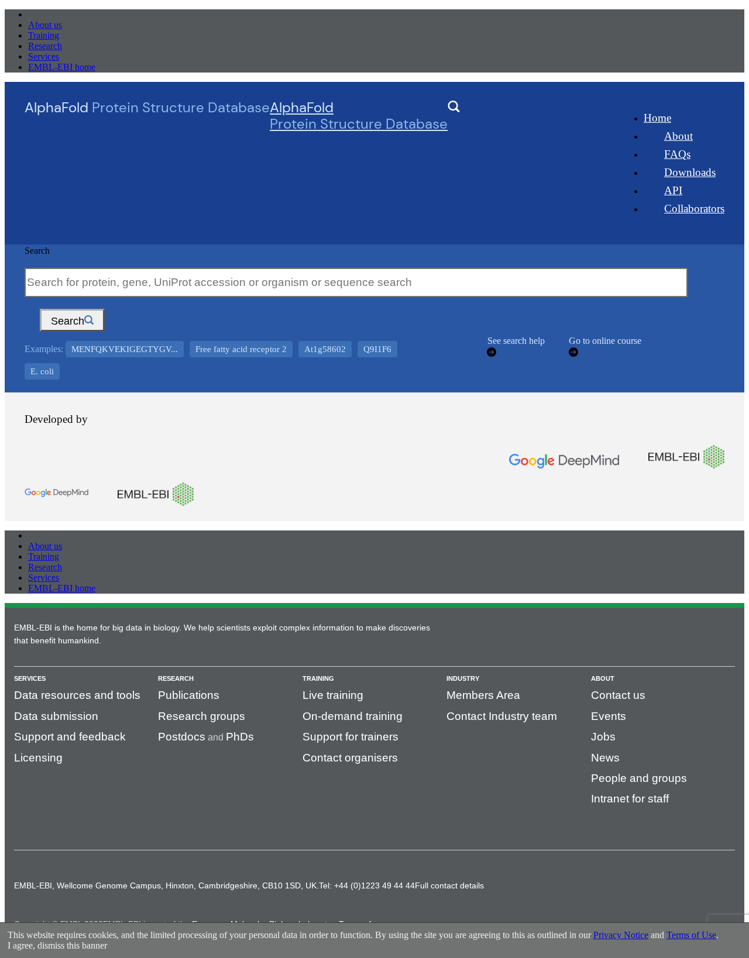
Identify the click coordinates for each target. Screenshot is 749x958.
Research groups (201, 716)
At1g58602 (325, 349)
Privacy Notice (620, 935)
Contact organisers (350, 758)
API (673, 190)
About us (45, 25)
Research (45, 46)
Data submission (56, 716)
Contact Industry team (501, 716)
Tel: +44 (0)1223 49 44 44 (367, 885)
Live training (333, 695)
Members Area (483, 695)
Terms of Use (691, 935)
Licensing (38, 758)
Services (43, 56)
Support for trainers (350, 736)
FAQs (677, 154)
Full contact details (449, 885)
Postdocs (181, 736)
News (605, 758)
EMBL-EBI (50, 14)
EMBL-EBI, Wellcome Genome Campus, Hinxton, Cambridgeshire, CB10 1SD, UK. (166, 885)
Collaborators (694, 208)
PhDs (240, 736)
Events (608, 716)
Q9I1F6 (377, 349)
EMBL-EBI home (61, 67)
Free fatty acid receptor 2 (241, 349)
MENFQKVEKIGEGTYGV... (124, 349)
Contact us (618, 695)
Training (43, 35)
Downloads (690, 172)
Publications (188, 695)
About (678, 136)
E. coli (42, 371)
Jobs (603, 736)
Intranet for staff (630, 798)
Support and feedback (70, 736)
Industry (462, 678)
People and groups (639, 778)
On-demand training (353, 716)
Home (657, 118)
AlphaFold (359, 115)
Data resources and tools (77, 695)
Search (37, 251)
